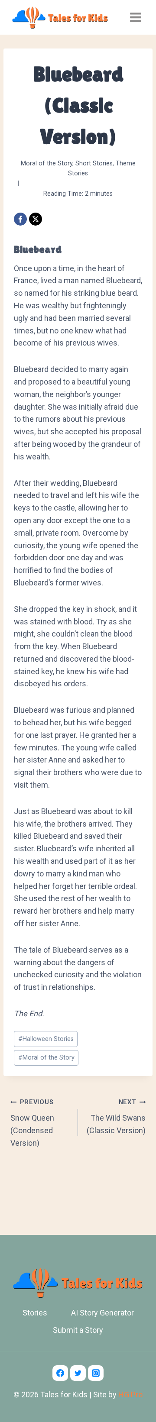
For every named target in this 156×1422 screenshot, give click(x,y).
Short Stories (94, 163)
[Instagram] (96, 1373)
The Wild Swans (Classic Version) (116, 1117)
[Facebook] (20, 219)
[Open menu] (135, 17)
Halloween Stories (46, 1039)
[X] (35, 219)
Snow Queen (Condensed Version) (32, 1123)
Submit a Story (78, 1330)
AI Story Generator (102, 1312)
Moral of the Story (46, 163)
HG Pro (130, 1394)
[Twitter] (78, 1373)
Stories (35, 1312)
